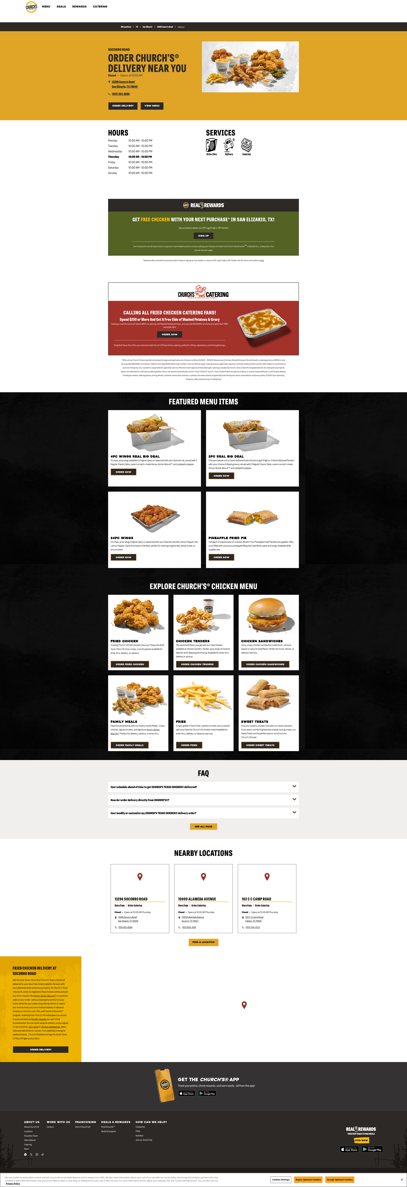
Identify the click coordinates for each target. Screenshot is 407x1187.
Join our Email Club (144, 1139)
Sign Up (203, 236)
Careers (50, 1126)
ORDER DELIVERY (123, 106)
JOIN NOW (361, 1140)
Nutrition (139, 1135)
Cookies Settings (281, 1179)
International (30, 1139)
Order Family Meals (130, 745)
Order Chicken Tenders (197, 664)
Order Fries (189, 745)
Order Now (169, 335)
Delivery (229, 154)
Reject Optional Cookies (308, 1179)
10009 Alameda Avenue (197, 899)
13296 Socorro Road (131, 899)
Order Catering (135, 905)
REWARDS (79, 7)
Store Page (120, 905)
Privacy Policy (13, 1183)
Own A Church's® (82, 1126)
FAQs (138, 1131)
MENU (46, 7)
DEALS (61, 7)
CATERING (100, 7)
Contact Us (140, 1126)
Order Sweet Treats (260, 745)
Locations (28, 1131)
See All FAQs (203, 827)
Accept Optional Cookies (340, 1179)
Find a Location (204, 942)
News (26, 1148)
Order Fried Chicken (130, 664)
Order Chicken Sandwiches (265, 664)
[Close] (401, 1179)
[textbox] (203, 219)
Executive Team (31, 1135)
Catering (246, 154)
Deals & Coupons (108, 1131)
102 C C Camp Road (256, 899)
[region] (140, 881)
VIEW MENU (152, 106)
